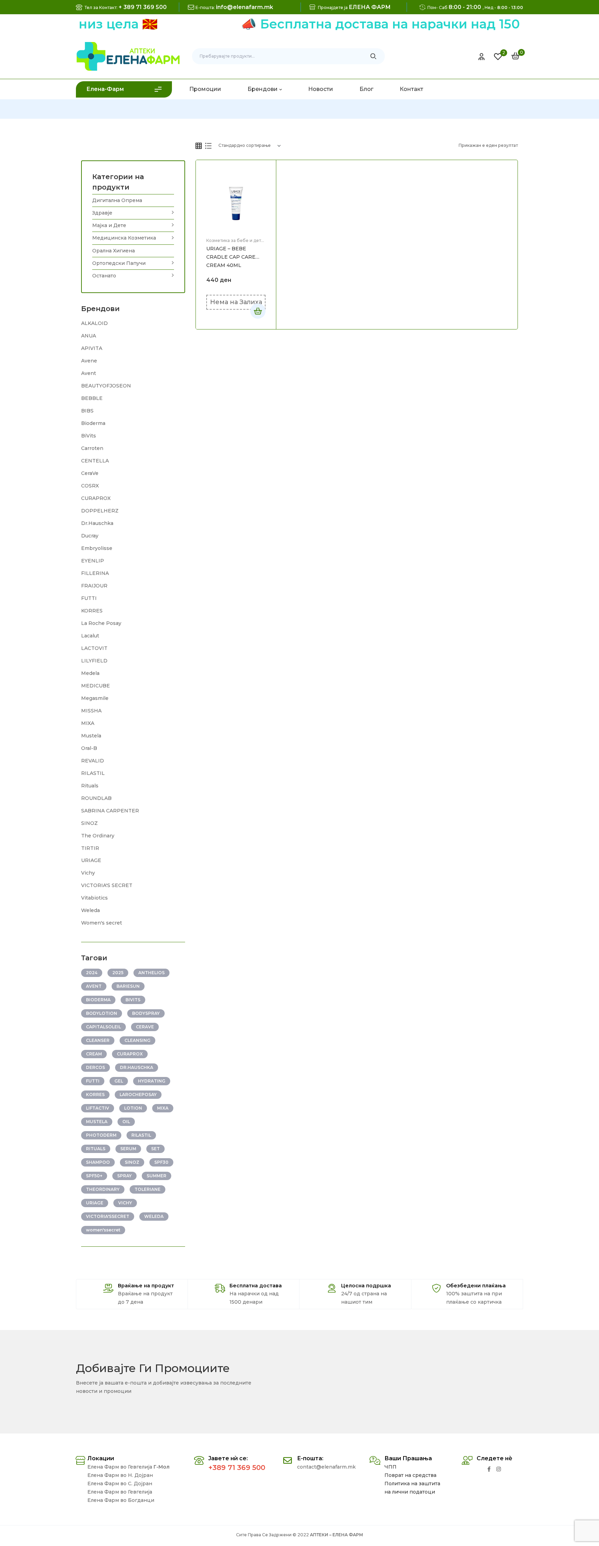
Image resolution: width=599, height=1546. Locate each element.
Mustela (91, 736)
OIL (126, 1121)
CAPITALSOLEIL (103, 1026)
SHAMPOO (98, 1162)
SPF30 (161, 1162)
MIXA (87, 723)
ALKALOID (94, 323)
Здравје (102, 213)
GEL (118, 1081)
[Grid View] (199, 146)
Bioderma (93, 423)
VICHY (125, 1202)
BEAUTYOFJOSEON (106, 386)
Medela (90, 673)
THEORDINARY (103, 1189)
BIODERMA (98, 999)
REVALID (92, 761)
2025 (117, 972)
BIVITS (132, 999)
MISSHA (91, 711)
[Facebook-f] (489, 1469)
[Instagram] (498, 1469)
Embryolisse (96, 548)
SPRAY (124, 1175)
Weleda (90, 910)
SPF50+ (94, 1175)
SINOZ (89, 823)
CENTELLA (95, 461)
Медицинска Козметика (124, 238)
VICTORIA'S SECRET (106, 885)
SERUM (128, 1148)
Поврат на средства (410, 1475)
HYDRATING (151, 1081)
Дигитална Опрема (117, 200)
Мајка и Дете (109, 225)
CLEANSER (98, 1040)
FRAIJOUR (94, 586)
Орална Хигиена (113, 251)
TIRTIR (90, 848)
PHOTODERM (101, 1135)
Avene (89, 361)
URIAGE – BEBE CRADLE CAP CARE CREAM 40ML (230, 256)
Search (373, 56)
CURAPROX (96, 498)
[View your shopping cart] (515, 55)
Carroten (92, 448)
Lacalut (90, 636)
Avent (88, 373)
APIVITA (91, 348)
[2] (498, 56)
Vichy (88, 873)
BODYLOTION (101, 1013)
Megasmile (94, 698)
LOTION (133, 1108)
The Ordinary (97, 836)
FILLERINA (95, 573)
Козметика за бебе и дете (235, 240)
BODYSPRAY (146, 1013)
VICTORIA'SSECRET (107, 1216)
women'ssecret (103, 1229)
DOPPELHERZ (100, 511)
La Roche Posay (101, 623)
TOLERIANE (147, 1189)
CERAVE (145, 1026)
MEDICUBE (95, 686)
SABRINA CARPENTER (110, 811)
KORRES (92, 611)
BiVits (88, 436)
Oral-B (89, 748)
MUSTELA (96, 1121)
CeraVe (89, 473)
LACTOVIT (94, 648)
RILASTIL (93, 773)
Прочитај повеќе (258, 311)
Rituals (89, 786)
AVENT (94, 986)
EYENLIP (92, 561)
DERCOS (95, 1067)
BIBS (87, 411)
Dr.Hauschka (97, 523)
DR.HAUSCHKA (136, 1067)
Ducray (89, 536)
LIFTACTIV (97, 1108)
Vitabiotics (94, 898)
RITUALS (95, 1148)
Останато (104, 276)
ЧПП (390, 1467)
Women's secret (101, 923)
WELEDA (154, 1216)
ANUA (88, 336)
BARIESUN (128, 986)
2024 (91, 972)
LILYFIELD (94, 661)
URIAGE (91, 860)
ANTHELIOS (151, 972)
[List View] (208, 146)
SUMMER (156, 1175)
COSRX (90, 486)
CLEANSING (137, 1040)
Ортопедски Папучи (119, 263)
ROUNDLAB (96, 798)
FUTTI (89, 598)
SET (155, 1148)
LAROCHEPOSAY (138, 1094)
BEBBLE (92, 398)
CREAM (94, 1053)
